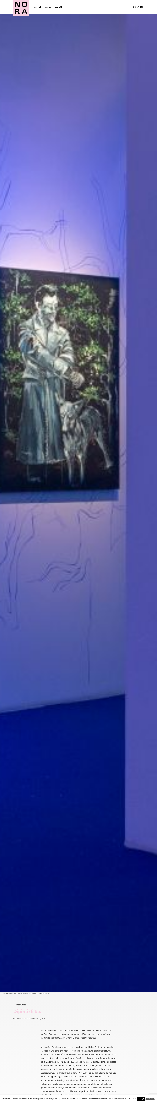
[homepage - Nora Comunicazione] (21, 8)
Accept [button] (141, 1099)
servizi (37, 7)
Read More (150, 1099)
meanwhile (19, 1005)
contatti (58, 7)
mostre (47, 7)
